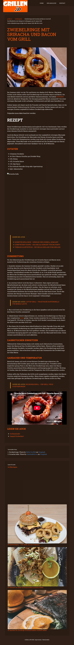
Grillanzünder (15, 434)
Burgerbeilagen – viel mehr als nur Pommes (23, 544)
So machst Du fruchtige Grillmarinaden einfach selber (27, 630)
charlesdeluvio (32, 454)
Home (42, 3)
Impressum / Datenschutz (42, 640)
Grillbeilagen (12, 467)
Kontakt (62, 3)
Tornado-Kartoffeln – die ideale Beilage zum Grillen (37, 247)
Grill (22, 318)
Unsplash (41, 452)
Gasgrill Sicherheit (17, 436)
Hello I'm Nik (31, 452)
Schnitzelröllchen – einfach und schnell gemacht (36, 242)
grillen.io (9, 19)
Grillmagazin (51, 3)
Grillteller (60, 97)
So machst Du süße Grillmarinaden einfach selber (25, 587)
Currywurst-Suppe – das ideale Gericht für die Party (37, 245)
